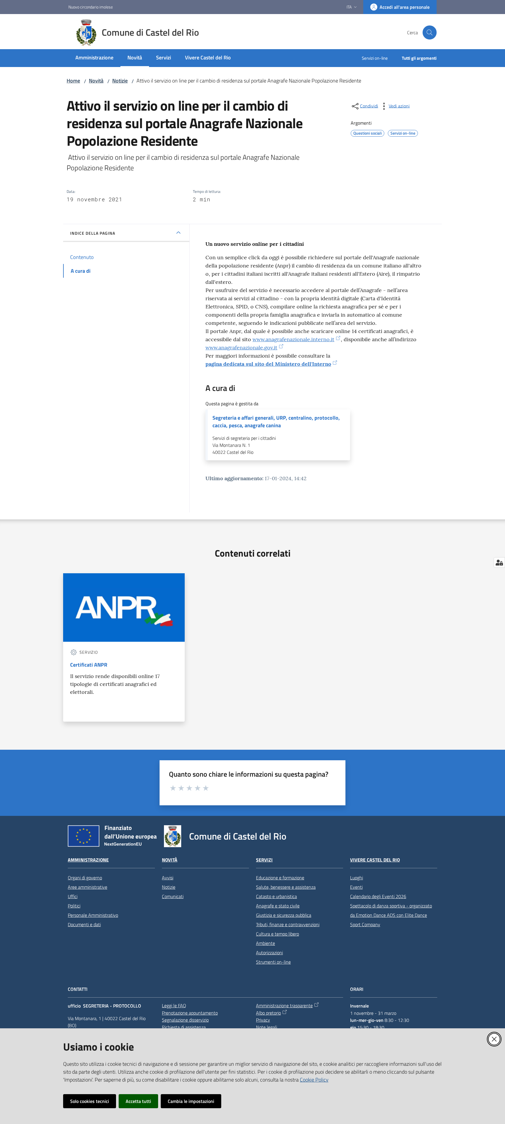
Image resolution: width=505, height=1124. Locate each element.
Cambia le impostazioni (191, 1101)
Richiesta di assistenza (184, 1027)
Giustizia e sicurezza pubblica (283, 915)
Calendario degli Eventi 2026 (378, 896)
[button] (430, 32)
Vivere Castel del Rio (375, 860)
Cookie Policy (314, 1080)
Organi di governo (85, 877)
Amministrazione (88, 860)
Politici (74, 905)
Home (73, 81)
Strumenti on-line (273, 961)
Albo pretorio (268, 1012)
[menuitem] (94, 58)
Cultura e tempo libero (277, 933)
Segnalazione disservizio (185, 1019)
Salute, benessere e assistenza (286, 886)
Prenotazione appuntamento (190, 1012)
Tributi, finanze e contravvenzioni (287, 924)
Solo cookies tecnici (89, 1101)
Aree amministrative (87, 886)
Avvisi (167, 877)
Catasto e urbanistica (276, 896)
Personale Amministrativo (93, 915)
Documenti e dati (84, 924)
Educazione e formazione (280, 877)
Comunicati (173, 896)
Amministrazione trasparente (284, 1005)
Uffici (72, 896)
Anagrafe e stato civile (278, 905)
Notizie (120, 81)
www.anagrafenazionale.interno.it (293, 339)
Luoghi (356, 877)
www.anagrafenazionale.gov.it (241, 347)
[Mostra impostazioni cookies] (499, 562)
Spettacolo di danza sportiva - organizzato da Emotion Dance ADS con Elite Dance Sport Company (391, 915)
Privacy (263, 1019)
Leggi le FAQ (174, 1005)
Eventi (356, 886)
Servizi (264, 860)
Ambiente (265, 943)
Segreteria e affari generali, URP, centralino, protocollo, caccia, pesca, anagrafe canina (276, 421)
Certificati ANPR (88, 665)
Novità (96, 81)
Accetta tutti (138, 1101)
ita (349, 7)
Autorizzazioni (269, 952)
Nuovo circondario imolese (90, 7)
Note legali (266, 1027)
